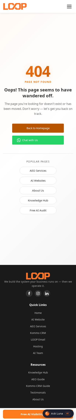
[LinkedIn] (47, 293)
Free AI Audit (38, 210)
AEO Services (38, 170)
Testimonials (38, 392)
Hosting (38, 346)
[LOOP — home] (15, 6)
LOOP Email (38, 339)
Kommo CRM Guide (38, 386)
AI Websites (38, 180)
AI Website (38, 319)
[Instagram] (38, 293)
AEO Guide (38, 379)
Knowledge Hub (38, 200)
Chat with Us (30, 140)
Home (38, 313)
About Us (38, 190)
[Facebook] (29, 293)
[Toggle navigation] (69, 6)
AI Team (38, 353)
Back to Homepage (38, 128)
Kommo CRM (38, 333)
